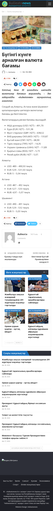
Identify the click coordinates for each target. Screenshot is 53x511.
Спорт (16, 484)
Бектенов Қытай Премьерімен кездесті (40, 259)
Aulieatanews (33, 507)
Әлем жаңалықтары (30, 484)
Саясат (25, 481)
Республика (24, 48)
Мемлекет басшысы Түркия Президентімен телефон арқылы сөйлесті (23, 436)
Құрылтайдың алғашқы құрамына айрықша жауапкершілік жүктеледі (24, 393)
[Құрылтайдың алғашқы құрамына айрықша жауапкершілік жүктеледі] (38, 316)
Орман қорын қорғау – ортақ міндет (19, 383)
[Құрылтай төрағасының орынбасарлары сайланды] (38, 285)
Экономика (35, 48)
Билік (17, 481)
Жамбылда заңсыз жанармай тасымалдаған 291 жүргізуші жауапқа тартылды (26, 360)
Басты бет (8, 481)
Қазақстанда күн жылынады (13, 258)
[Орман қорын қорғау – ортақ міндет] (15, 316)
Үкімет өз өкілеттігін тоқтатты (17, 415)
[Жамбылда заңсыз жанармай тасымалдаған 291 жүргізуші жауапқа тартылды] (15, 285)
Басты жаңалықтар (10, 48)
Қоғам (34, 481)
